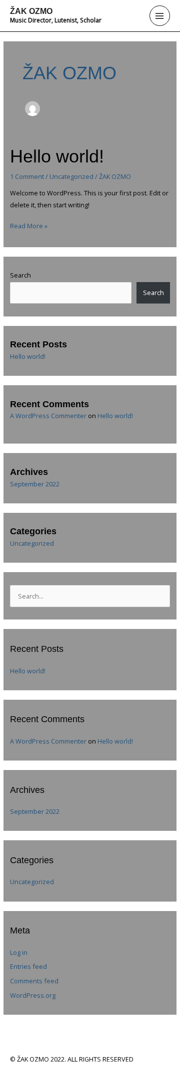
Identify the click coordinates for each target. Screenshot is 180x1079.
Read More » (29, 225)
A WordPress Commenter (48, 415)
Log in (19, 952)
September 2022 (35, 483)
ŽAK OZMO (31, 10)
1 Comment (27, 176)
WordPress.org (33, 995)
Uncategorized (72, 176)
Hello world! (57, 156)
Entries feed (28, 966)
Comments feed (34, 980)
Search (20, 275)
